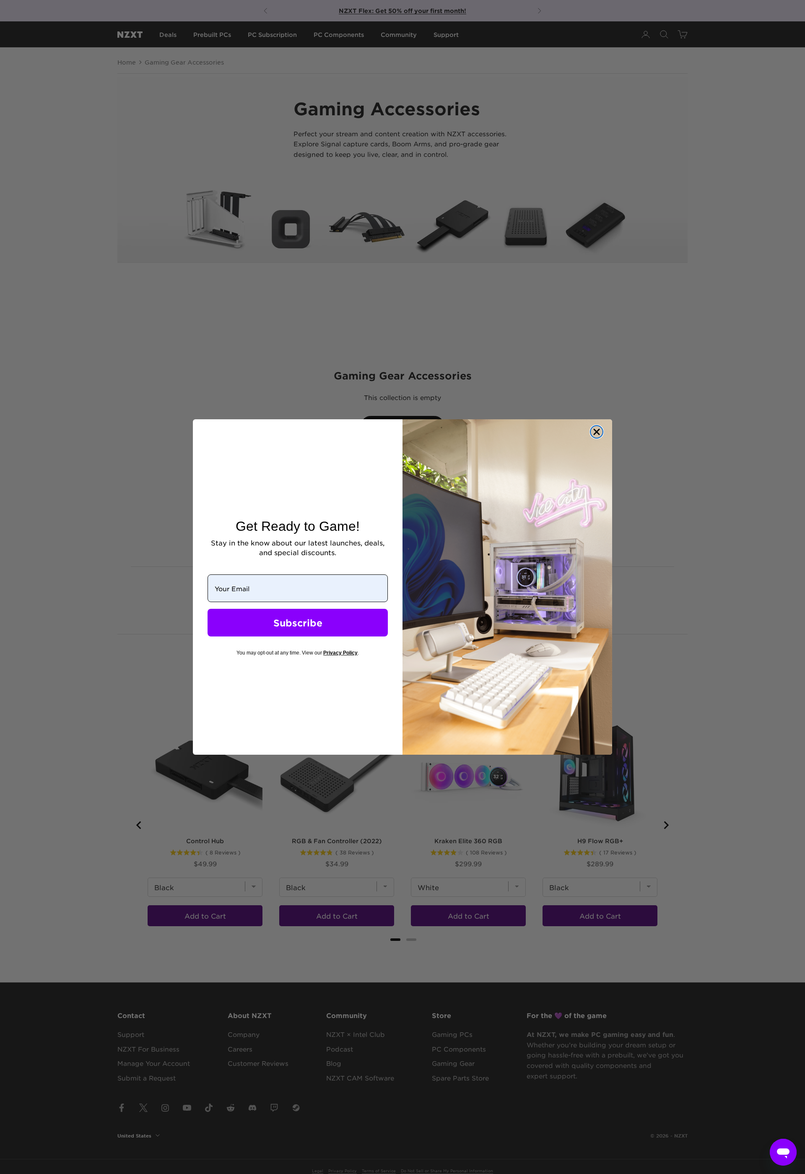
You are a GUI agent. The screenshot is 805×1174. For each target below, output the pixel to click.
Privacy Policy (340, 653)
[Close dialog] (596, 432)
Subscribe (297, 622)
